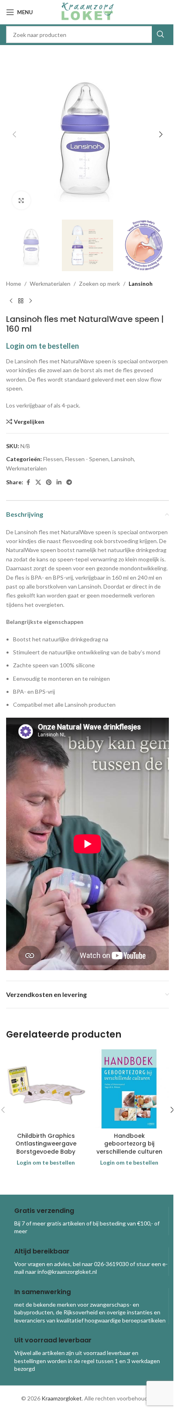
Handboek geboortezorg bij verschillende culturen (129, 1144)
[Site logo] (87, 11)
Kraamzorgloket (62, 1398)
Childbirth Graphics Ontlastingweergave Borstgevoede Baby (46, 1144)
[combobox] (87, 34)
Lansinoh (141, 283)
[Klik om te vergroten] (21, 200)
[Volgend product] (30, 301)
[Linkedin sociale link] (59, 482)
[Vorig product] (11, 301)
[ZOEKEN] (160, 34)
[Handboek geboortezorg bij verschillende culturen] (129, 1088)
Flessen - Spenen (87, 458)
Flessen (53, 458)
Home (13, 283)
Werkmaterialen (50, 283)
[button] (14, 134)
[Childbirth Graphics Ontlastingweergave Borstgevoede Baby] (45, 1088)
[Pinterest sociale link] (49, 482)
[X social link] (38, 482)
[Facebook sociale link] (28, 482)
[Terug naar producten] (21, 301)
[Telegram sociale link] (69, 482)
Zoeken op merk (99, 283)
